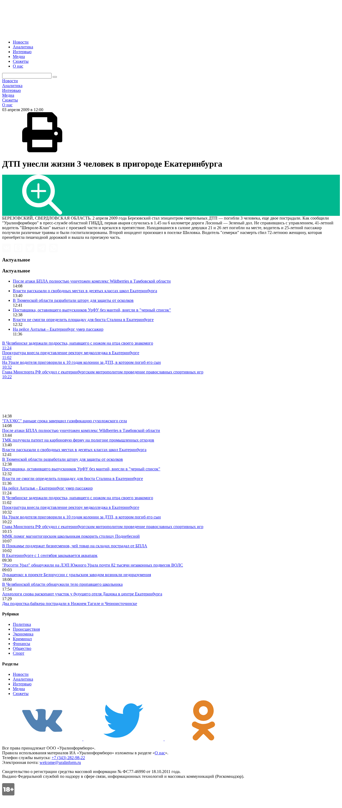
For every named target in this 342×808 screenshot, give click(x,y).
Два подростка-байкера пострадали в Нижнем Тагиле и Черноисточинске (69, 603)
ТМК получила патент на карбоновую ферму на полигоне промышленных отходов (78, 440)
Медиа (19, 56)
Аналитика (23, 47)
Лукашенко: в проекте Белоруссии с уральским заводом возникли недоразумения (76, 574)
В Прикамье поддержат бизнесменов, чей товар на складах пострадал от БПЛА (74, 546)
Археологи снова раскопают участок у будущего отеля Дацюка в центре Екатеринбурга (82, 594)
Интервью (22, 51)
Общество (22, 648)
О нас (18, 66)
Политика (22, 624)
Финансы (21, 643)
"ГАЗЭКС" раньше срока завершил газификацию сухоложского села (64, 421)
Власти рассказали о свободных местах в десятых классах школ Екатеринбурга (85, 290)
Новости (21, 42)
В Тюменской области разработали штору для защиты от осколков (73, 300)
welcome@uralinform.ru (60, 762)
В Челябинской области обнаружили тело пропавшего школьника (62, 584)
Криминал (22, 639)
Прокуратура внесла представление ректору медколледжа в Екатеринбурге (70, 507)
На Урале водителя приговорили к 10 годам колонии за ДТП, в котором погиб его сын (81, 517)
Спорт (18, 653)
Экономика (23, 634)
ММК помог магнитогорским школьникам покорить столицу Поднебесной (71, 536)
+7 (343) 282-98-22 (68, 757)
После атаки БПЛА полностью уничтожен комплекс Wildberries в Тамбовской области (92, 281)
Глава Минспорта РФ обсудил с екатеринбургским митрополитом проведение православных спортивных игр (102, 526)
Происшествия (26, 629)
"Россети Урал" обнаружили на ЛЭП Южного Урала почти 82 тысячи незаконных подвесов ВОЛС (92, 565)
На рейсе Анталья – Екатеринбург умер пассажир (58, 329)
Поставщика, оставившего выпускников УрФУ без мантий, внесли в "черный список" (92, 310)
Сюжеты (21, 61)
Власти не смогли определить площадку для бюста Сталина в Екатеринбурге (83, 319)
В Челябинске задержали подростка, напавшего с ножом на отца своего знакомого (77, 497)
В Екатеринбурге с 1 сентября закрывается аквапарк (50, 555)
